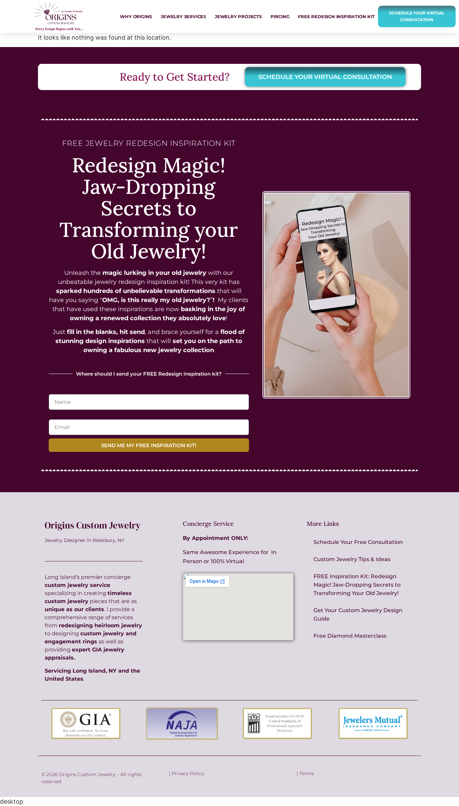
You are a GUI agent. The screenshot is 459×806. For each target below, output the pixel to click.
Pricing (280, 16)
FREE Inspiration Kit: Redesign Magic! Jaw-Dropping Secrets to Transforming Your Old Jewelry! (357, 584)
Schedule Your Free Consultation (358, 542)
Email (57, 416)
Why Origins (136, 16)
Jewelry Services (183, 16)
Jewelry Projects (238, 16)
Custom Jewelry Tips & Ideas (352, 559)
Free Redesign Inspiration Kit (336, 16)
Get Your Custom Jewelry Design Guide (358, 614)
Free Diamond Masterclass (350, 636)
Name (58, 391)
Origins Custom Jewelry (92, 525)
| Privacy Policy (186, 773)
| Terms (305, 773)
